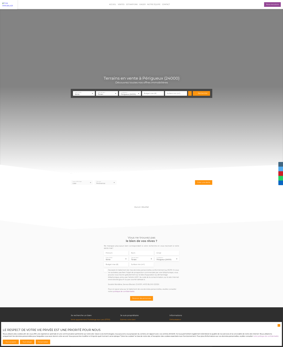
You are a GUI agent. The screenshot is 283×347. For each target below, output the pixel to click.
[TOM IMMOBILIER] (8, 4)
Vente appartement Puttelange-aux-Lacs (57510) (90, 320)
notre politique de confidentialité (265, 336)
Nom (133, 253)
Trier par (98, 181)
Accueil (112, 4)
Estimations (132, 4)
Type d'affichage (77, 181)
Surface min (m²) (173, 93)
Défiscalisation (175, 320)
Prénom (109, 253)
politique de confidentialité (123, 291)
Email (159, 253)
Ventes (121, 4)
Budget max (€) (150, 93)
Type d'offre (78, 92)
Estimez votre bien (128, 320)
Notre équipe (153, 4)
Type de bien (101, 92)
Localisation (124, 92)
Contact (166, 4)
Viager (142, 4)
